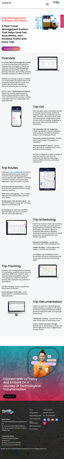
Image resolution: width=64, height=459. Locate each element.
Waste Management (35, 415)
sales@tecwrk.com (48, 412)
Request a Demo (62, 21)
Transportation (33, 412)
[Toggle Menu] (47, 4)
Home (31, 409)
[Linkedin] (56, 419)
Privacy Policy (33, 429)
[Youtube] (52, 419)
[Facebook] (44, 419)
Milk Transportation (35, 426)
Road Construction (34, 418)
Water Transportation (33, 422)
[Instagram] (44, 423)
